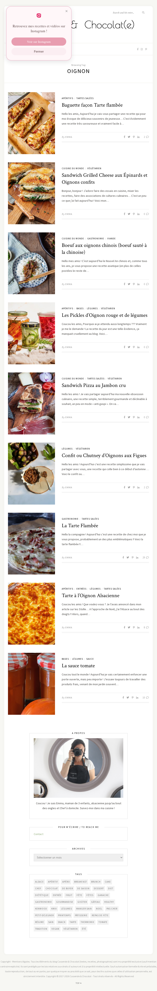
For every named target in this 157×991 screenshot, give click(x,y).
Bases (80, 308)
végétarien (71, 928)
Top (78, 983)
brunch (96, 881)
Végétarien (94, 168)
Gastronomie (95, 238)
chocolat (52, 888)
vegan (55, 928)
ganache (103, 895)
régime (39, 922)
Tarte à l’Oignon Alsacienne (90, 595)
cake (108, 881)
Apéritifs (67, 98)
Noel (99, 908)
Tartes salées (85, 98)
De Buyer (67, 888)
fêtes (89, 895)
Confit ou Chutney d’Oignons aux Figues (104, 455)
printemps (64, 915)
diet (110, 888)
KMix (54, 908)
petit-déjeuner (44, 915)
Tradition (41, 928)
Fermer (39, 51)
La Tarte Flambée (80, 525)
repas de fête (100, 915)
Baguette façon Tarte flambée (92, 105)
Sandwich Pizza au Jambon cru (94, 385)
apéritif (53, 881)
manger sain (84, 908)
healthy (109, 901)
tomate (103, 922)
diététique (42, 895)
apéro (66, 881)
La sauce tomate (78, 665)
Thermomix (87, 922)
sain (51, 922)
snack (61, 922)
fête (79, 895)
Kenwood (41, 908)
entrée (57, 895)
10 (144, 697)
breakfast (80, 881)
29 (144, 557)
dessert (99, 888)
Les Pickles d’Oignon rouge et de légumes (104, 315)
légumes (66, 908)
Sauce (90, 658)
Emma (68, 136)
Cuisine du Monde (73, 168)
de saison (83, 888)
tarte (73, 922)
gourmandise (64, 901)
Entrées (81, 588)
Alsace (39, 881)
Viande (111, 238)
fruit (69, 895)
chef (38, 888)
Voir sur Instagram (39, 42)
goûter (82, 901)
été (84, 928)
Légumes (92, 308)
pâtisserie (81, 915)
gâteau (95, 901)
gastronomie (43, 901)
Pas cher (112, 908)
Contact (38, 834)
